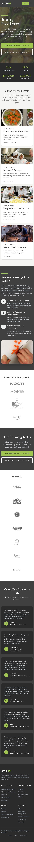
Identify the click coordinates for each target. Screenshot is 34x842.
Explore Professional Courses (16, 45)
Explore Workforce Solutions (16, 52)
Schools (20, 789)
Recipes (3, 812)
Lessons (4, 795)
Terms (16, 835)
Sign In (25, 3)
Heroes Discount (23, 816)
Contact (20, 822)
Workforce (21, 792)
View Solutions (8, 220)
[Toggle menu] (31, 3)
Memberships (5, 797)
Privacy (10, 835)
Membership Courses (8, 792)
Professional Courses (8, 789)
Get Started (7, 256)
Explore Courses (8, 143)
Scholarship (22, 819)
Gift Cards (4, 800)
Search (3, 809)
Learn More (7, 181)
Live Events (5, 817)
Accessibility (23, 835)
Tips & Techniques (7, 814)
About (20, 809)
